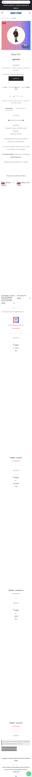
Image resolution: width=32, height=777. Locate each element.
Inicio (2, 18)
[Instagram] (16, 765)
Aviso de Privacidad (15, 769)
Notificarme (16, 78)
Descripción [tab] (9, 108)
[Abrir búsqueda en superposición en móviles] (16, 2)
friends (28, 87)
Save (5, 23)
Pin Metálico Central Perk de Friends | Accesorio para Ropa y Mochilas (8, 298)
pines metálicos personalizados (11, 767)
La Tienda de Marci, (8, 154)
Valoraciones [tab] (21, 108)
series (16, 89)
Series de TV (8, 18)
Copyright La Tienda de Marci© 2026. (12, 758)
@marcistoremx (16, 157)
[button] (14, 303)
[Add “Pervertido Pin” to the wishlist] (29, 182)
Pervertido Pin (21, 296)
